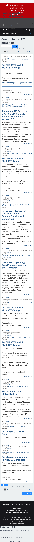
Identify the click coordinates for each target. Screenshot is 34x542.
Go (19, 541)
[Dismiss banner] (27, 5)
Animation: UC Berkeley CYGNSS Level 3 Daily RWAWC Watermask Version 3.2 (15, 105)
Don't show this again (8, 25)
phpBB (11, 517)
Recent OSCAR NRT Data (16, 426)
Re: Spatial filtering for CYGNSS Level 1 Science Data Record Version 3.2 (14, 215)
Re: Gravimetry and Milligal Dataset (12, 392)
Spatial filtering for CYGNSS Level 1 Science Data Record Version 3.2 (16, 205)
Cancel (12, 541)
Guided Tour (13, 29)
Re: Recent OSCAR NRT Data (14, 433)
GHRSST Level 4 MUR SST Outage (20, 60)
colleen (6, 55)
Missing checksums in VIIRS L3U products (15, 452)
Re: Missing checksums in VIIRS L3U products (14, 458)
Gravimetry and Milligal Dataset (18, 386)
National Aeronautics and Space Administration (17, 512)
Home (9, 58)
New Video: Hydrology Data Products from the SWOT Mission (16, 256)
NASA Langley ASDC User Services (20, 510)
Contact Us (17, 516)
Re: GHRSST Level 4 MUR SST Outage (12, 66)
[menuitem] (28, 30)
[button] (5, 51)
